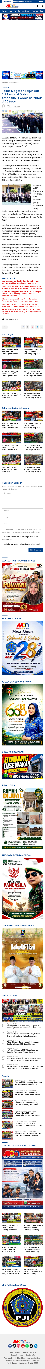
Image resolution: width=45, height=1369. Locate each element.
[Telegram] (36, 1346)
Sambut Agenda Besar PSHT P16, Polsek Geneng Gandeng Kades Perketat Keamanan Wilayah (23, 1035)
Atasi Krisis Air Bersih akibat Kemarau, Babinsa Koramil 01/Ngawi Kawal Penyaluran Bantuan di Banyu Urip (23, 1043)
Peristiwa (5, 87)
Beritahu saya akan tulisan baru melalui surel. (22, 544)
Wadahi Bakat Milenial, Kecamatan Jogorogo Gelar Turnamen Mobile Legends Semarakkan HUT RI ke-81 (27, 1114)
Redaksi (16, 1360)
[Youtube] (23, 1346)
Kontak (9, 1360)
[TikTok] (31, 1346)
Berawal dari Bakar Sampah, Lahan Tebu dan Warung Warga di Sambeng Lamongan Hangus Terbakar (22, 311)
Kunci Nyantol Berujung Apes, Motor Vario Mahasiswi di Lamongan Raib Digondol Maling (21, 305)
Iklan (19, 1358)
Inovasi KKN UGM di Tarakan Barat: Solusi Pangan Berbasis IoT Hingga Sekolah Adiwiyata (24, 1059)
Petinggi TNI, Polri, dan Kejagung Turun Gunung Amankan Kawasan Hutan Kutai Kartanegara (24, 1027)
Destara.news (15, 1352)
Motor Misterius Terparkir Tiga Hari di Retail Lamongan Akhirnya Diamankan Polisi (25, 1067)
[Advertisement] (22, 43)
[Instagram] (18, 1346)
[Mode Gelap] (38, 6)
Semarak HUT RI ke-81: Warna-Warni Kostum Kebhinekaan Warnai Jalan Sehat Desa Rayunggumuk (28, 1135)
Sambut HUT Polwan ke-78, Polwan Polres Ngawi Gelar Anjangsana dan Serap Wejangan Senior (26, 1104)
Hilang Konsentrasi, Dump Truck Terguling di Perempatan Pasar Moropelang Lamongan (20, 300)
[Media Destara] (12, 6)
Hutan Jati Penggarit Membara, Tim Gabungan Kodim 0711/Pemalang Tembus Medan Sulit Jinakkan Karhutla (21, 294)
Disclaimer (25, 1360)
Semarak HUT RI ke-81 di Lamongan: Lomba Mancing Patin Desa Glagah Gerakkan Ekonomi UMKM (29, 1124)
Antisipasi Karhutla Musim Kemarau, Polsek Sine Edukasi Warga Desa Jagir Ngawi (27, 1093)
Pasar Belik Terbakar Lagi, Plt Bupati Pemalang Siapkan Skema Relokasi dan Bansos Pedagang (22, 287)
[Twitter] (14, 1346)
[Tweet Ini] (27, 327)
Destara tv (30, 1355)
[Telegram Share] (37, 327)
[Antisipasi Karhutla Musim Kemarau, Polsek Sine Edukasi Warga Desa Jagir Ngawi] (7, 1094)
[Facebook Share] (23, 327)
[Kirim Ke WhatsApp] (41, 327)
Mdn (8, 105)
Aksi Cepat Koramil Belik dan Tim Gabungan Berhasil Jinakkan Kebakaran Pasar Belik (20, 282)
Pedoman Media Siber (31, 1358)
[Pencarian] (42, 6)
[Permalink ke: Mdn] (3, 106)
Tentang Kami (9, 1358)
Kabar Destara (17, 1355)
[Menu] (3, 6)
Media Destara (29, 1352)
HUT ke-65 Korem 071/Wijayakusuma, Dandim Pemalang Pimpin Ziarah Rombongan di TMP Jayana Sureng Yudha (24, 1051)
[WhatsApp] (27, 1346)
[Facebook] (10, 1346)
